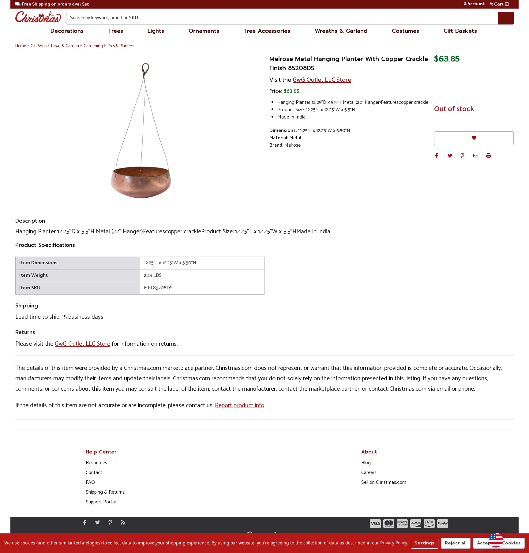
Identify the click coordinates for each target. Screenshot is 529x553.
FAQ (90, 482)
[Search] (506, 18)
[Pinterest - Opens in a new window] (109, 522)
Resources (96, 463)
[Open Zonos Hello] (496, 540)
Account (476, 4)
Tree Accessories (266, 31)
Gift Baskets (460, 31)
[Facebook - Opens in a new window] (83, 522)
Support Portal (101, 502)
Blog (366, 463)
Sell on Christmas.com (383, 482)
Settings (424, 543)
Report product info (239, 406)
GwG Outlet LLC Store (322, 80)
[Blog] (121, 522)
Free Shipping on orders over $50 (55, 4)
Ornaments (204, 31)
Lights (156, 31)
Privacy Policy (393, 543)
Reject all (456, 543)
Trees (115, 31)
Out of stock (454, 109)
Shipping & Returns (105, 492)
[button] (436, 155)
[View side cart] (507, 4)
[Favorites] (474, 138)
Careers (369, 472)
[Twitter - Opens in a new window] (96, 522)
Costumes (405, 31)
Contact (94, 472)
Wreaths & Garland (341, 31)
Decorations (67, 31)
